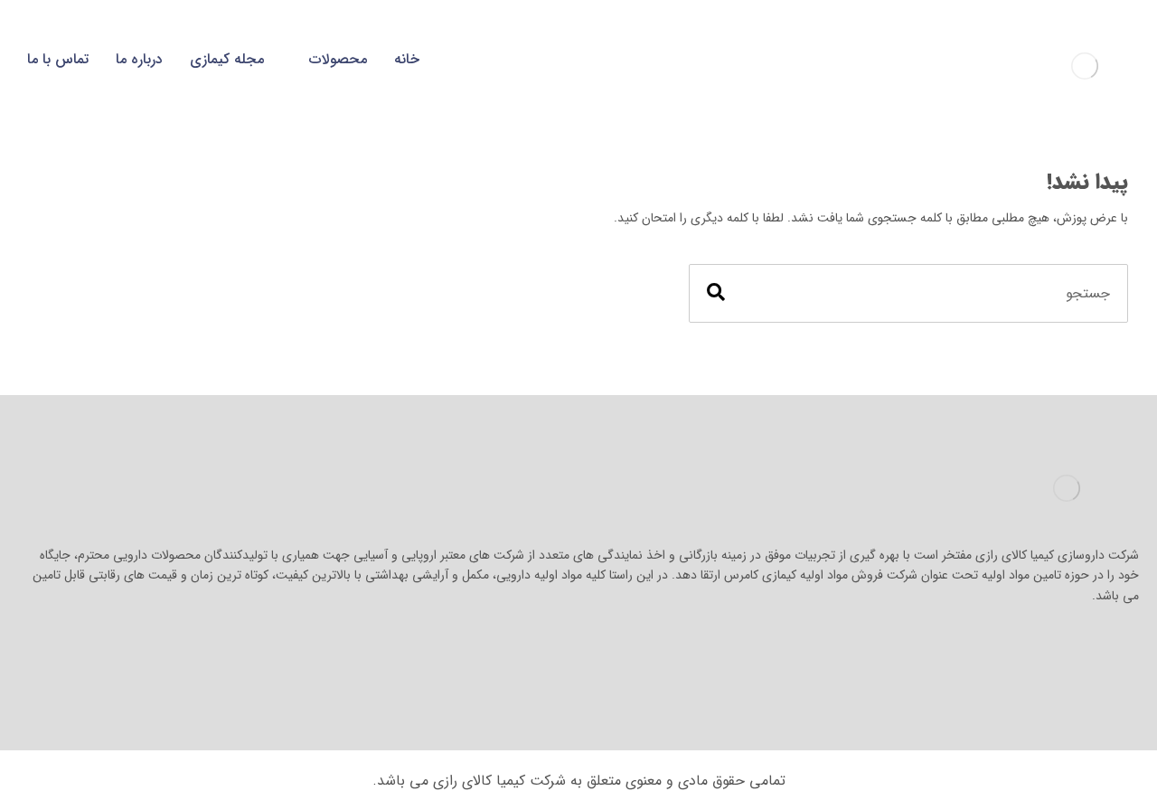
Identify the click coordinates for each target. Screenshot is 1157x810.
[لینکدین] (1085, 651)
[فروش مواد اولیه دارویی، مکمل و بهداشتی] (1084, 66)
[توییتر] (1048, 651)
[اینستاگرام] (1121, 651)
